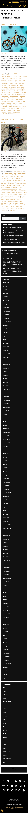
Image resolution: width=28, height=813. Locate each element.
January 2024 (6, 393)
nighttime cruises (14, 96)
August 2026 (6, 282)
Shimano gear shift (6, 105)
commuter (12, 178)
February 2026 (6, 304)
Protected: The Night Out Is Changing (12, 227)
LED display (14, 190)
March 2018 (5, 642)
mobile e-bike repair (12, 194)
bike (20, 78)
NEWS (4, 723)
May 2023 (5, 421)
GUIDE (4, 712)
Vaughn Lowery (16, 110)
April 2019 (5, 596)
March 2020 (6, 557)
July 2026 (5, 286)
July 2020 (5, 542)
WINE (4, 762)
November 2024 (7, 357)
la (9, 90)
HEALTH (5, 716)
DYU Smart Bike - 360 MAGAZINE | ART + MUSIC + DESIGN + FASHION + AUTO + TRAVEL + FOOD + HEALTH (12, 270)
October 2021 (6, 489)
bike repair (12, 176)
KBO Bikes (12, 89)
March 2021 (5, 514)
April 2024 (5, 382)
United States (19, 206)
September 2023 (7, 407)
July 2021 (5, 500)
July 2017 (5, 671)
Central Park (5, 178)
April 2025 (5, 339)
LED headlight (15, 90)
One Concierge (14, 253)
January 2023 (6, 435)
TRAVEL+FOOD (6, 751)
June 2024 (5, 375)
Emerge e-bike (16, 185)
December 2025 (7, 311)
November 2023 (7, 400)
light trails (22, 90)
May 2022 (5, 464)
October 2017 (6, 660)
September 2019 (7, 578)
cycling (24, 81)
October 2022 (6, 446)
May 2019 (5, 592)
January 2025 (6, 350)
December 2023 (7, 396)
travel (9, 110)
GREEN (4, 709)
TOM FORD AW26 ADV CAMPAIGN (11, 239)
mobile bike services (17, 192)
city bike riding (17, 80)
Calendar (6, 807)
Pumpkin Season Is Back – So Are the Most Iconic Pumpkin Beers (13, 231)
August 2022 (6, 453)
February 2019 (6, 603)
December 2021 (6, 482)
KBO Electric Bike (9, 24)
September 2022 (7, 450)
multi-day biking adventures (18, 94)
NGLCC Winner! (15, 256)
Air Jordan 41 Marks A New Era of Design (13, 235)
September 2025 (7, 321)
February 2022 (6, 475)
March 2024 (6, 386)
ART (4, 687)
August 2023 (6, 411)
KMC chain (4, 90)
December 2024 (7, 354)
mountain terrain (9, 196)
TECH (4, 748)
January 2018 (6, 649)
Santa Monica (19, 99)
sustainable (4, 106)
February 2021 (6, 517)
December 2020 (7, 525)
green (21, 85)
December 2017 (6, 653)
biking (22, 176)
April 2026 (5, 297)
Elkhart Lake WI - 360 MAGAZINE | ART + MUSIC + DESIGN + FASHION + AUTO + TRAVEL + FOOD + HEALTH (12, 263)
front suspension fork (13, 85)
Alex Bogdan (18, 74)
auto (20, 76)
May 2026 (5, 293)
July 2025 (5, 329)
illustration (4, 87)
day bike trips (5, 83)
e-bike (11, 83)
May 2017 (5, 678)
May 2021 (5, 507)
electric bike (11, 183)
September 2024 (7, 364)
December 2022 (7, 439)
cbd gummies (6, 253)
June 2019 (5, 589)
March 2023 (6, 428)
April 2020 (5, 553)
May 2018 (5, 635)
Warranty (4, 112)
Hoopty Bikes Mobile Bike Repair (9, 189)
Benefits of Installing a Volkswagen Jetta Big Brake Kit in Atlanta (14, 243)
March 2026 (6, 300)
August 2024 (6, 368)
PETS (4, 726)
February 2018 (6, 646)
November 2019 (6, 571)
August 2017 (6, 667)
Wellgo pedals (16, 112)
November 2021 (6, 485)
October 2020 (6, 532)
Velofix (12, 208)
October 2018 (6, 617)
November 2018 (6, 614)
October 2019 (6, 574)
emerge (9, 185)
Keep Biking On (21, 89)
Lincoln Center (22, 190)
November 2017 (6, 656)
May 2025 (5, 336)
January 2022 (6, 478)
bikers (18, 176)
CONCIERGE (6, 694)
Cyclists (9, 180)
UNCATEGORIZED (18, 171)
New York (17, 196)
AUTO (15, 73)
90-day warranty (6, 174)
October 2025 (6, 318)
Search (3, 215)
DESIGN (4, 698)
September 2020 (7, 535)
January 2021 (6, 521)
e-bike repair (5, 182)
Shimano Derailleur (17, 103)
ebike (16, 83)
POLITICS (5, 730)
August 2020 (6, 539)
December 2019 (6, 567)
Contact (15, 808)
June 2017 (5, 674)
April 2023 (5, 425)
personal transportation (11, 197)
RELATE (4, 734)
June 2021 (5, 503)
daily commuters (17, 180)
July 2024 (5, 371)
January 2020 (6, 564)
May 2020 (5, 549)
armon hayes (21, 174)
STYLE (4, 744)
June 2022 (5, 460)
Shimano (4, 201)
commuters (9, 81)
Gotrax (20, 187)
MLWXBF (10, 258)
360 (3, 74)
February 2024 (6, 389)
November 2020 (7, 528)
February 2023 (6, 432)
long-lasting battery (6, 92)
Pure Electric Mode (10, 199)
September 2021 (7, 492)
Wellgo (9, 112)
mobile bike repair (6, 192)
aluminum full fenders (7, 76)
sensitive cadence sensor (8, 101)
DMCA (13, 807)
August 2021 (6, 496)
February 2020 (6, 560)
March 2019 (5, 599)
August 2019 (6, 582)
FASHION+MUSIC (7, 701)
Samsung (12, 99)
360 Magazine (9, 74)
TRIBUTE (5, 755)
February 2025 (6, 346)
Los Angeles (16, 92)
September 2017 (7, 663)
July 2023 (5, 414)
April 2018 (5, 639)
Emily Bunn (22, 83)
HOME (4, 719)
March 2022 (6, 471)
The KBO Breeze (10, 108)
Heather (4, 258)
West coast (19, 208)
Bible (10, 807)
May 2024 (5, 378)
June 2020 (5, 546)
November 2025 (7, 314)
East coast (12, 182)
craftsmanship (17, 81)
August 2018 (6, 624)
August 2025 (6, 325)
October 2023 (6, 403)
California (10, 80)
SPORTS (5, 741)
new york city (5, 96)
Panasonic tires (11, 97)
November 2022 (7, 443)
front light (4, 85)
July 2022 (5, 457)
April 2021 (5, 510)
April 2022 (5, 468)
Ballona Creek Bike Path (11, 78)
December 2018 (6, 610)
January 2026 (6, 307)
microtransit (7, 94)
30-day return (8, 173)
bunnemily (12, 113)
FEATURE (5, 705)
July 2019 (5, 585)
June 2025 (5, 332)
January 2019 (6, 606)
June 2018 (5, 631)
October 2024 (6, 361)
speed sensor (16, 105)
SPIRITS (5, 737)
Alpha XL (14, 174)
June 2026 (5, 289)
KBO (7, 89)
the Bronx (15, 205)
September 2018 (7, 621)
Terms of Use (17, 807)
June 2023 (5, 418)
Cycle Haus (19, 178)
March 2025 (6, 343)
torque (7, 206)
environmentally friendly (11, 187)
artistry (15, 76)
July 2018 (5, 628)
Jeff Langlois (11, 87)
